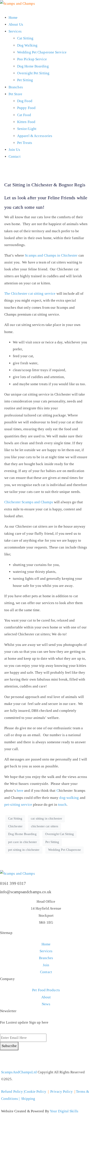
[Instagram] (28, 1060)
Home (13, 18)
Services (15, 31)
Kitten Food (26, 122)
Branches (16, 87)
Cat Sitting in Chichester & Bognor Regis (44, 184)
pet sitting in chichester (24, 849)
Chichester (15, 826)
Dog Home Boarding (33, 66)
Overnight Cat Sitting (59, 834)
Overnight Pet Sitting (33, 73)
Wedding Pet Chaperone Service (42, 52)
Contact (15, 156)
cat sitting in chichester (46, 818)
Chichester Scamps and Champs (28, 502)
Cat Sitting (25, 38)
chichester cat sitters (44, 826)
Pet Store (15, 94)
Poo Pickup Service (32, 59)
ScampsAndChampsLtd (19, 1072)
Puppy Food (26, 108)
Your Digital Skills (64, 1111)
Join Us (14, 150)
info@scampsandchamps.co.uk (26, 892)
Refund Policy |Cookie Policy (23, 1091)
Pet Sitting (25, 80)
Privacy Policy (61, 1091)
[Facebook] (17, 1060)
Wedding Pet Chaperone (64, 849)
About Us (16, 24)
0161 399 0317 (13, 883)
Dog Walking (27, 45)
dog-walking (69, 798)
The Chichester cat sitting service (29, 293)
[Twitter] (5, 1060)
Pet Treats (24, 143)
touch (62, 805)
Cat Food (24, 115)
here (20, 791)
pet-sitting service (18, 805)
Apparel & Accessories (34, 136)
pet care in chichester (22, 842)
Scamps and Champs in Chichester (51, 255)
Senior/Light (26, 129)
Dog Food (24, 101)
